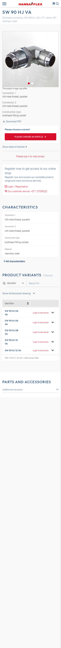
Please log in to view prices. (30, 156)
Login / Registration (17, 186)
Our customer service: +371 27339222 (27, 191)
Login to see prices (41, 312)
